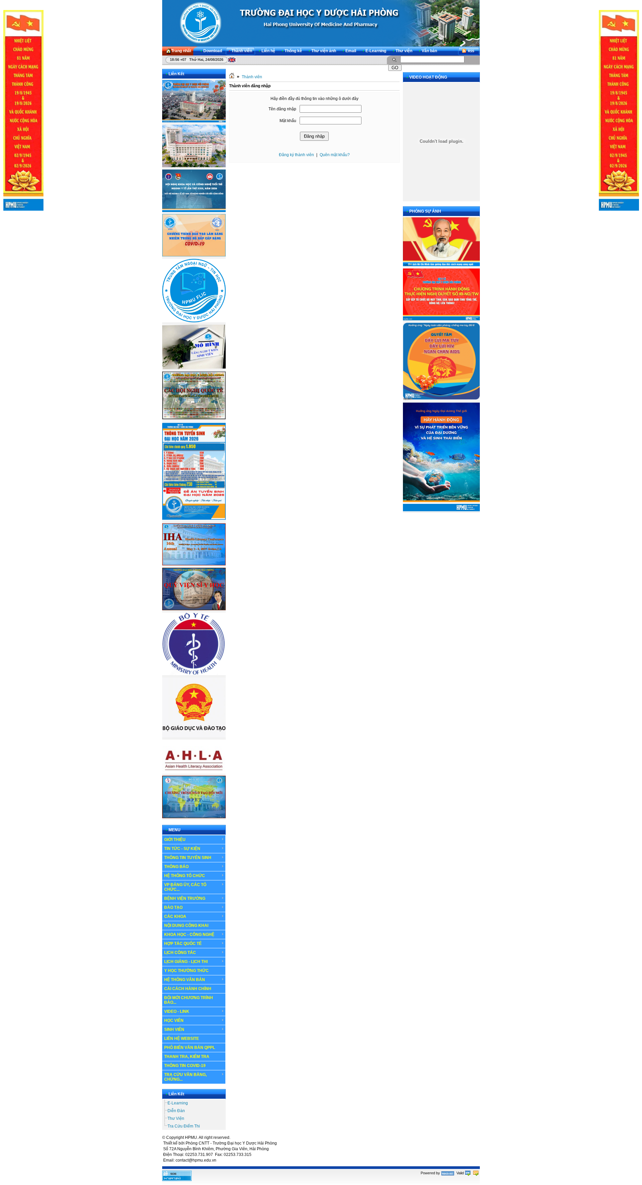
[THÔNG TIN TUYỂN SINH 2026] (194, 520)
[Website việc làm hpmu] (194, 166)
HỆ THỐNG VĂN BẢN (184, 979)
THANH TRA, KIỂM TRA (186, 1056)
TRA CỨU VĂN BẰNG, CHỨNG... (185, 1077)
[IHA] (194, 564)
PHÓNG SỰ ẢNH (425, 211)
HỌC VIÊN (174, 1020)
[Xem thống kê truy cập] (177, 1179)
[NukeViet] (447, 1173)
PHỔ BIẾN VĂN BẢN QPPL (189, 1047)
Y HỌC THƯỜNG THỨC (186, 970)
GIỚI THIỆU (175, 839)
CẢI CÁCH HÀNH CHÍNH (187, 988)
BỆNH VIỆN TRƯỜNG (184, 898)
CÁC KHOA (175, 916)
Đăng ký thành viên (296, 154)
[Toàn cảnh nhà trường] (194, 121)
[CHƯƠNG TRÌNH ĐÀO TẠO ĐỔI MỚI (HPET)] (194, 817)
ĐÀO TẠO (173, 907)
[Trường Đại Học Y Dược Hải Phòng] (320, 23)
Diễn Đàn (176, 1110)
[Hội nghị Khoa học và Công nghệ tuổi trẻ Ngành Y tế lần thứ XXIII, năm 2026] (194, 210)
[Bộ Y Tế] (194, 673)
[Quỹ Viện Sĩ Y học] (194, 609)
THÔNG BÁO (176, 866)
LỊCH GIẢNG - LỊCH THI (186, 961)
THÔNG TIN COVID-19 (185, 1065)
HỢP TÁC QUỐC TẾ (183, 943)
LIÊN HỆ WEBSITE (181, 1038)
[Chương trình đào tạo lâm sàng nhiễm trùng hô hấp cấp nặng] (194, 255)
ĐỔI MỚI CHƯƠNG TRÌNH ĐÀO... (188, 1000)
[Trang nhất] (231, 77)
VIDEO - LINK (176, 1011)
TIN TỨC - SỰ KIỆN (182, 848)
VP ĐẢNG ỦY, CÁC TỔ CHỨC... (185, 887)
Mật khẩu (288, 120)
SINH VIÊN (174, 1029)
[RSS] (469, 51)
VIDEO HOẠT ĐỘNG (428, 77)
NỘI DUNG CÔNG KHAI (186, 925)
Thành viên (252, 77)
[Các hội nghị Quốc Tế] (194, 418)
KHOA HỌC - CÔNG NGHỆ (189, 934)
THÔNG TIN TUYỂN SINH (187, 857)
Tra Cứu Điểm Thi (184, 1126)
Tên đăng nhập (282, 109)
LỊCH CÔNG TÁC (180, 952)
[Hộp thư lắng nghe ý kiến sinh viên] (194, 367)
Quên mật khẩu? (335, 154)
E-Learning (178, 1103)
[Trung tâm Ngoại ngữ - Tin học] (194, 321)
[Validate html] (468, 1173)
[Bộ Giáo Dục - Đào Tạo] (194, 736)
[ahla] (194, 772)
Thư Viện (176, 1118)
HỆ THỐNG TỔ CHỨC (184, 875)
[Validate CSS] (476, 1173)
